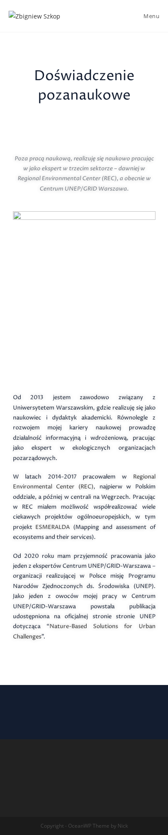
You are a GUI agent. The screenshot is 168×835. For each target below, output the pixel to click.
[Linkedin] (73, 708)
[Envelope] (95, 708)
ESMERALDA (52, 527)
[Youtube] (116, 708)
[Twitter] (51, 708)
